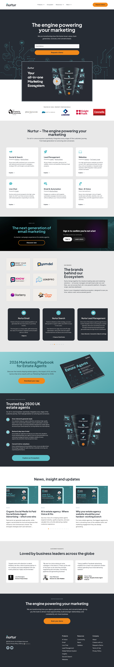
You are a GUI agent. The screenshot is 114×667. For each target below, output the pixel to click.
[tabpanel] (22, 507)
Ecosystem (50, 4)
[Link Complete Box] (22, 507)
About (68, 4)
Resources (59, 4)
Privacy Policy (14, 643)
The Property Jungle (95, 159)
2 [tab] (51, 529)
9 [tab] (63, 529)
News (79, 642)
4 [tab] (54, 529)
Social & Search (16, 157)
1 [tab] (49, 529)
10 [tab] (65, 529)
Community (81, 639)
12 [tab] (68, 529)
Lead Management (52, 157)
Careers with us (97, 642)
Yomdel (17, 191)
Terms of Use (97, 648)
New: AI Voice (85, 189)
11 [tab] (67, 529)
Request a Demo (57, 53)
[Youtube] (11, 647)
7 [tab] (60, 529)
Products (40, 4)
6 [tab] (58, 529)
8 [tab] (61, 529)
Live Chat (13, 189)
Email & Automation (52, 189)
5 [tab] (56, 529)
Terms (8, 643)
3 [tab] (52, 529)
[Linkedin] (7, 647)
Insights (64, 654)
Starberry (17, 159)
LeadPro (52, 159)
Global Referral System (69, 651)
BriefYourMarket (24, 159)
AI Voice (64, 639)
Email (64, 642)
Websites (83, 157)
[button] (57, 81)
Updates (80, 645)
